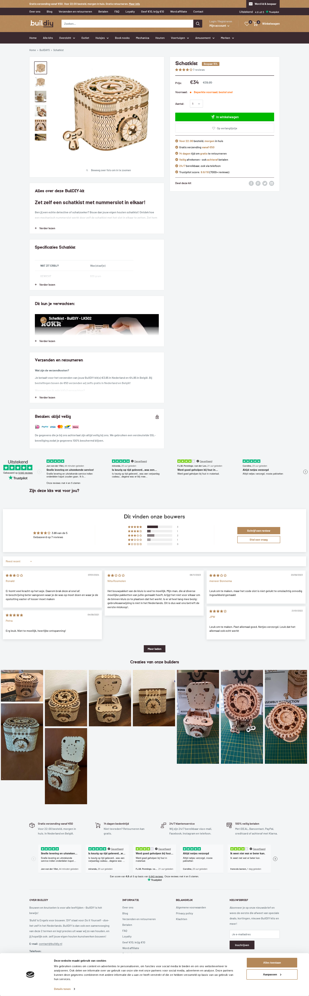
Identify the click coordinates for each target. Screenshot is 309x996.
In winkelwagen (227, 117)
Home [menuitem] (33, 37)
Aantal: (179, 103)
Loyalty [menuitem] (130, 11)
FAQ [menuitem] (116, 11)
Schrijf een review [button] (258, 530)
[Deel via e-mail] (271, 183)
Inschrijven (242, 945)
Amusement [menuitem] (203, 37)
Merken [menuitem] (225, 37)
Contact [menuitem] (198, 11)
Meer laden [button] (154, 648)
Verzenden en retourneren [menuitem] (75, 11)
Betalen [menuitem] (103, 11)
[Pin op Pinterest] (258, 183)
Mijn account (218, 25)
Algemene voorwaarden (191, 907)
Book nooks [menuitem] (122, 37)
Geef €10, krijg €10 (133, 942)
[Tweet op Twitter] (264, 183)
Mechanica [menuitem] (142, 37)
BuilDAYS (45, 50)
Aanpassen (270, 974)
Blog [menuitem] (49, 11)
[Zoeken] (197, 24)
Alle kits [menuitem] (48, 37)
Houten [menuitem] (160, 37)
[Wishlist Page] (247, 23)
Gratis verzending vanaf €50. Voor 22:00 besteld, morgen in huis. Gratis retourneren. (84, 3)
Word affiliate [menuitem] (178, 11)
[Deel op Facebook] (251, 183)
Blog (125, 913)
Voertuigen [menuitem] (178, 37)
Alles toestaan (272, 962)
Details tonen (62, 988)
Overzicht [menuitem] (65, 37)
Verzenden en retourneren (139, 919)
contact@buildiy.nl (50, 943)
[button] (184, 69)
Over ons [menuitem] (34, 11)
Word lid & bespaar (265, 3)
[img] (14, 575)
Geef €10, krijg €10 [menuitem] (152, 11)
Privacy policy (184, 913)
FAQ (124, 930)
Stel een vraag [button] (259, 539)
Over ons (127, 907)
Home (32, 50)
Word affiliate (130, 948)
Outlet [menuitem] (85, 37)
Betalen (127, 924)
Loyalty (127, 936)
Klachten (181, 919)
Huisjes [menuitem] (100, 37)
